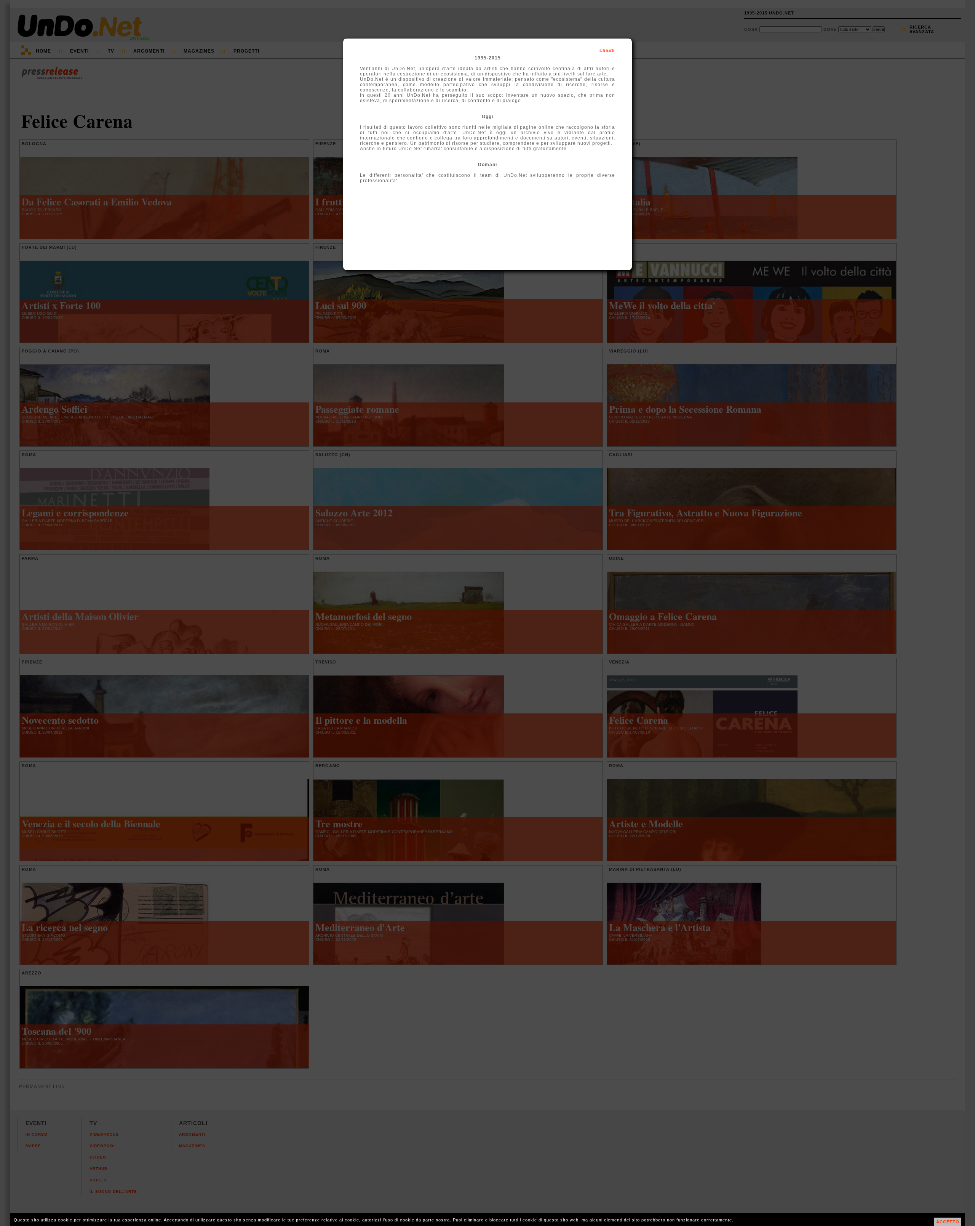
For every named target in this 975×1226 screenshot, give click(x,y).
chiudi (607, 50)
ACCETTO (947, 1222)
